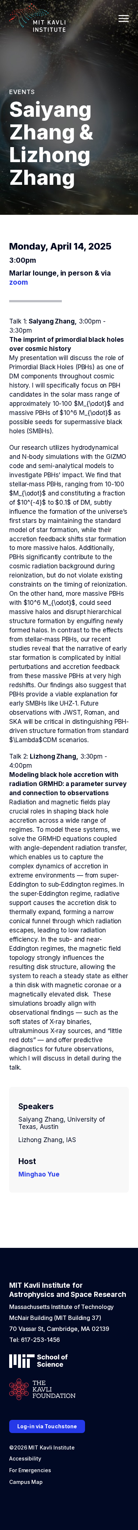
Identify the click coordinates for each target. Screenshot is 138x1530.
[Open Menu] (123, 18)
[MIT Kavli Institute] (37, 18)
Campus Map (26, 1482)
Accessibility (25, 1458)
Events (22, 92)
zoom (18, 282)
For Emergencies (30, 1470)
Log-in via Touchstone (47, 1426)
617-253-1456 (40, 1339)
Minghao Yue (39, 1174)
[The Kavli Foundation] (42, 1390)
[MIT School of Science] (38, 1361)
